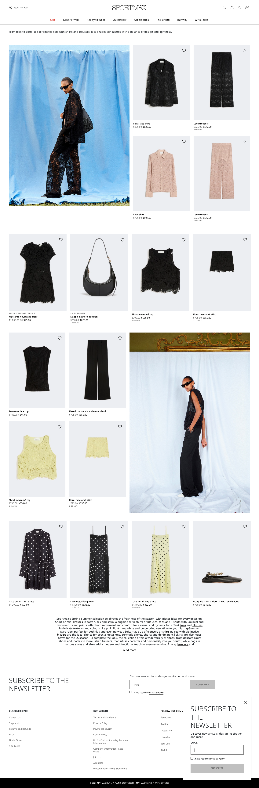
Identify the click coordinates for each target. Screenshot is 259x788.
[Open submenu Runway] (189, 19)
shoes (171, 638)
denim (162, 634)
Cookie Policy (100, 734)
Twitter (164, 724)
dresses (78, 622)
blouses (152, 622)
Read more (129, 650)
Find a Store (15, 740)
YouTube (165, 743)
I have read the (148, 692)
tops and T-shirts (170, 622)
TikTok (164, 750)
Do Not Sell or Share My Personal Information (110, 741)
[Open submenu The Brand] (172, 19)
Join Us (96, 757)
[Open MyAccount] (235, 7)
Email (194, 742)
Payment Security (102, 729)
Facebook (166, 717)
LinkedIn (165, 737)
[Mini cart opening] (251, 7)
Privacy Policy (156, 692)
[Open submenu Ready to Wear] (107, 19)
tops (183, 625)
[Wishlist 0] (240, 8)
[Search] (224, 8)
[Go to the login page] (232, 8)
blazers (61, 634)
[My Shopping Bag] (247, 8)
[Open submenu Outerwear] (129, 19)
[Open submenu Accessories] (151, 19)
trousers (152, 631)
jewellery (182, 644)
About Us (98, 763)
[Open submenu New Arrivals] (81, 19)
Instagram (166, 730)
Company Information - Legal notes (108, 750)
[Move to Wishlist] (184, 50)
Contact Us (15, 717)
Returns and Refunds (20, 729)
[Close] (245, 703)
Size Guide (14, 746)
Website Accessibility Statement (110, 768)
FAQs (12, 734)
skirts (166, 631)
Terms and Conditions (104, 717)
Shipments (14, 723)
